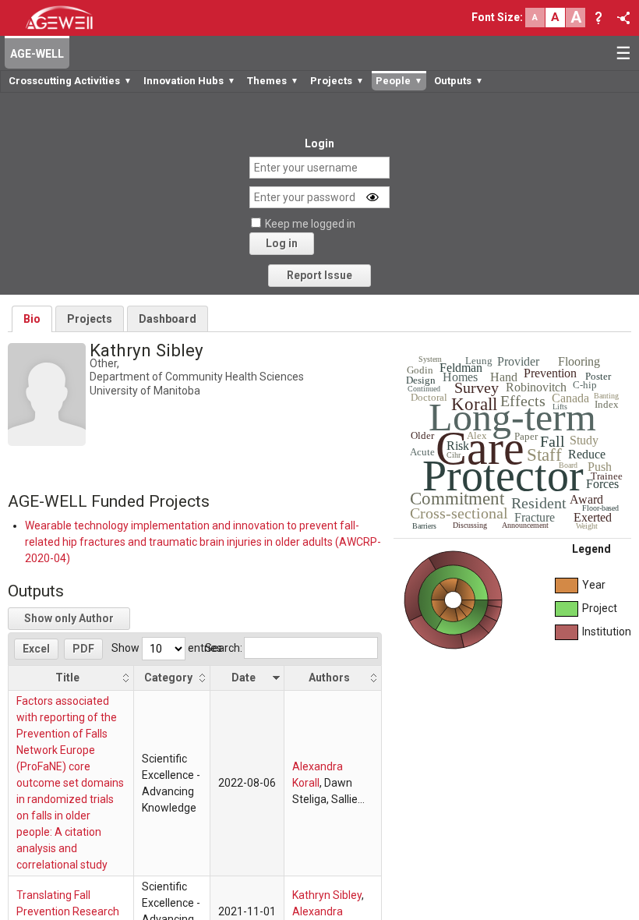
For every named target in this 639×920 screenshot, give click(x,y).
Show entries (166, 648)
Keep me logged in (310, 224)
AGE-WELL (37, 54)
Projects (89, 319)
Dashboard (167, 319)
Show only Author (69, 618)
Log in (282, 243)
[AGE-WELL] (59, 16)
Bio (32, 319)
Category (168, 677)
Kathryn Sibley (327, 895)
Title (67, 677)
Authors (329, 677)
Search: (223, 648)
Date (243, 677)
